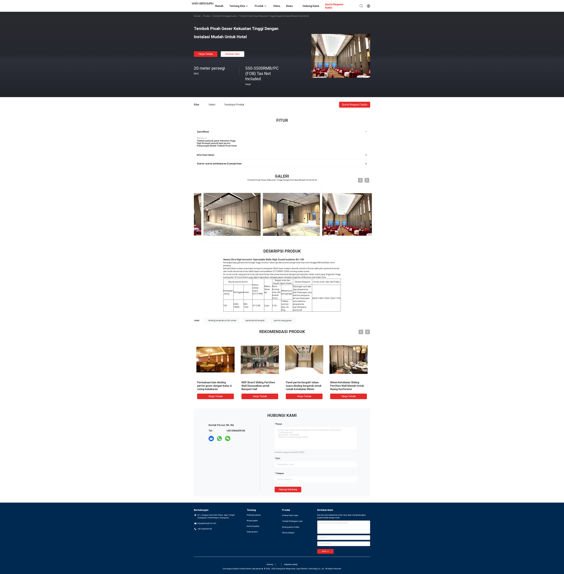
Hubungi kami (252, 532)
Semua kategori (288, 533)
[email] (211, 438)
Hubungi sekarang (288, 489)
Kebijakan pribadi (291, 564)
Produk (206, 16)
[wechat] (227, 438)
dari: (278, 458)
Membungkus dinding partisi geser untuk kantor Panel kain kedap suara (304, 386)
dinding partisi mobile (290, 527)
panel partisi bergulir (255, 320)
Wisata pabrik (252, 521)
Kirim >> (325, 551)
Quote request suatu (354, 104)
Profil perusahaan (254, 515)
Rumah (197, 16)
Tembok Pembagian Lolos (224, 16)
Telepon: (280, 473)
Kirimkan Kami (232, 54)
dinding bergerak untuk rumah (222, 320)
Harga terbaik (206, 54)
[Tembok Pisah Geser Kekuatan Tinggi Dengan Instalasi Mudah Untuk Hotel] (340, 56)
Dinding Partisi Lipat (290, 515)
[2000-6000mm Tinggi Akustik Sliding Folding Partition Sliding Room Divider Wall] (348, 359)
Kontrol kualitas (253, 526)
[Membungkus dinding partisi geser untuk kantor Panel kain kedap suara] (304, 359)
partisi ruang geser (283, 320)
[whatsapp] (219, 438)
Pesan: (279, 424)
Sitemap (270, 564)
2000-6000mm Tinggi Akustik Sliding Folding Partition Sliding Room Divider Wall (347, 386)
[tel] (236, 438)
